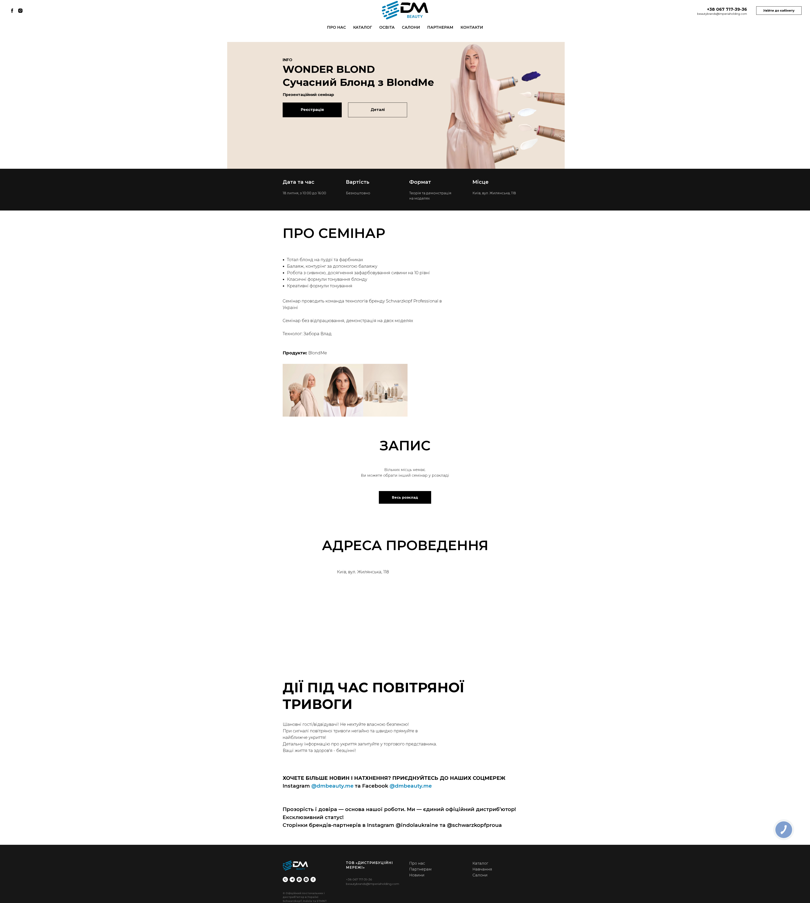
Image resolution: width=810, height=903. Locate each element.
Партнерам (440, 27)
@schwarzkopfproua (474, 825)
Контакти (471, 27)
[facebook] (12, 10)
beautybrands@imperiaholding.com (722, 13)
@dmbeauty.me (332, 786)
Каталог (362, 27)
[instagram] (20, 10)
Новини (416, 875)
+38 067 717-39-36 (359, 879)
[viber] (299, 879)
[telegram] (292, 879)
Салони (411, 27)
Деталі (378, 109)
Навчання (482, 869)
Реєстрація (312, 109)
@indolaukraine (417, 825)
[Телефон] (285, 879)
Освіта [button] (387, 27)
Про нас (336, 27)
